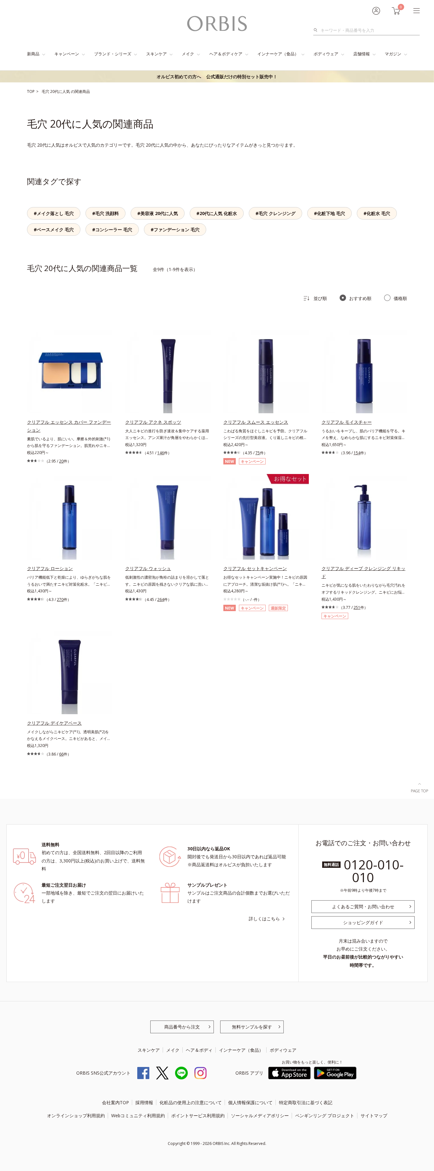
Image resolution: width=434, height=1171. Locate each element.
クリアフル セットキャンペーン (255, 568)
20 (61, 461)
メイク (188, 54)
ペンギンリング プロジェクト (324, 1115)
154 (357, 453)
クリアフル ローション (50, 568)
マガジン (393, 54)
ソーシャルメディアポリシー (260, 1115)
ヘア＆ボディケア (225, 54)
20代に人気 (60, 91)
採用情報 (144, 1102)
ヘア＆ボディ (199, 1050)
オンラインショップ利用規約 (76, 1115)
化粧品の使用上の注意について (190, 1102)
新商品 (33, 54)
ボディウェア (326, 54)
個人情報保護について (250, 1102)
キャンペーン (66, 54)
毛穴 (46, 91)
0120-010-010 (374, 871)
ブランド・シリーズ (112, 54)
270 (60, 599)
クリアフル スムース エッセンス (255, 422)
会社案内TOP (115, 1102)
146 (160, 453)
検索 (317, 30)
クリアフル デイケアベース (54, 723)
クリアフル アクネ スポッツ (153, 422)
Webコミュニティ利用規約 (138, 1115)
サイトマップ (374, 1115)
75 (257, 453)
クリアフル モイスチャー (347, 422)
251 (357, 607)
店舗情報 (361, 54)
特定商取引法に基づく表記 (305, 1102)
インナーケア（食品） (278, 54)
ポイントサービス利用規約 (198, 1115)
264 (160, 599)
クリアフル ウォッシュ (148, 568)
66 (61, 754)
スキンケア (156, 54)
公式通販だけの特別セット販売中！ (217, 76)
